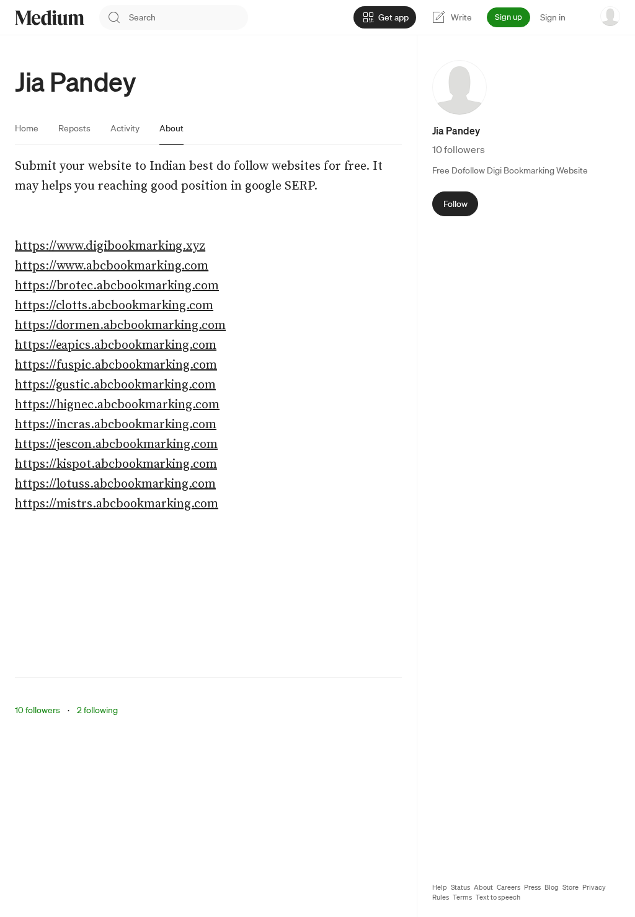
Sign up (508, 17)
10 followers (37, 710)
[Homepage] (49, 17)
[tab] (26, 128)
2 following (97, 710)
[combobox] (188, 17)
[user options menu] (610, 16)
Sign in (553, 17)
